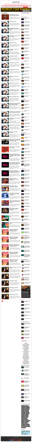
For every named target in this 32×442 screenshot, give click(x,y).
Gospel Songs (23, 419)
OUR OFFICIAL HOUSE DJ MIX (24, 235)
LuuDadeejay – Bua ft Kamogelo (15, 125)
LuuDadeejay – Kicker (13, 21)
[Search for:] (26, 15)
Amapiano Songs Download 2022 (25, 345)
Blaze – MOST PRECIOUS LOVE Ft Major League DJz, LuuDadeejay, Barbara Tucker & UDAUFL (15, 163)
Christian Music (27, 412)
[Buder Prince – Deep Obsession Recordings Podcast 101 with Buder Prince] (22, 390)
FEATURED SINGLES (23, 132)
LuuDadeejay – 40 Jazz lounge (14, 62)
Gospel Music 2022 (26, 359)
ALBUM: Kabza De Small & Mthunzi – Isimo (27, 96)
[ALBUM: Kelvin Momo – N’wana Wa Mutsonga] (22, 29)
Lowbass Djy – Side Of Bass (27, 318)
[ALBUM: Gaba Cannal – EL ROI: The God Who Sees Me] (22, 207)
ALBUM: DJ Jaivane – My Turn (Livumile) (26, 93)
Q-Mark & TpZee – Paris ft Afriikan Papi (27, 137)
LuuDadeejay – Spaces (13, 42)
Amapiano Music (23, 412)
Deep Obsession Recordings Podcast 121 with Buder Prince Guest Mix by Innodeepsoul (27, 374)
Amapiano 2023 (27, 410)
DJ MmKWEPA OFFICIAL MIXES (24, 277)
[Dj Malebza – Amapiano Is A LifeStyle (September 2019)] (22, 271)
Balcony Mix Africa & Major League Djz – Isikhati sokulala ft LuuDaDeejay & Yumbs (15, 245)
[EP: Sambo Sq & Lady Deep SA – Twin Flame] (22, 130)
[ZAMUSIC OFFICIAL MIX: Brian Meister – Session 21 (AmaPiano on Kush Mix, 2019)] (22, 251)
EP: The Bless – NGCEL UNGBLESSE (26, 120)
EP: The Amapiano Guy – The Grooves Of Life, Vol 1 (27, 22)
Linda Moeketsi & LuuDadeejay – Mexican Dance (15, 147)
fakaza (27, 417)
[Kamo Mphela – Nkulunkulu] (22, 155)
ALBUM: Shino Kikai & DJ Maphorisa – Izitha (27, 80)
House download (26, 360)
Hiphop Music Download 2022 (26, 356)
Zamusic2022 (25, 343)
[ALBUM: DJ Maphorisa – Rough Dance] (22, 55)
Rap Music (26, 426)
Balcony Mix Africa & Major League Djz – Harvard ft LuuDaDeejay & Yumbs (14, 260)
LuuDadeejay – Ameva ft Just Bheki (14, 76)
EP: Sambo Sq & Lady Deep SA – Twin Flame (27, 129)
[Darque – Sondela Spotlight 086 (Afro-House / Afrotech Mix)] (22, 324)
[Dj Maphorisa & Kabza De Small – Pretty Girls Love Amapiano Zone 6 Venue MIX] (22, 145)
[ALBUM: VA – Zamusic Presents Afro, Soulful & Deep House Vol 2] (22, 229)
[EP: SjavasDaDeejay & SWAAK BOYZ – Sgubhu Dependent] (22, 45)
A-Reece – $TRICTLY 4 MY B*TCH (27, 161)
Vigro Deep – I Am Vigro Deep (27, 134)
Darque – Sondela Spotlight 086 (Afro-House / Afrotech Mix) (27, 324)
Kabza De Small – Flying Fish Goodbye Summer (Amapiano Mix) (27, 327)
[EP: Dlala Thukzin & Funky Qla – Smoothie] (22, 108)
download (23, 417)
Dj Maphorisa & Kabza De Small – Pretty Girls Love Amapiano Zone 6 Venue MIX (27, 145)
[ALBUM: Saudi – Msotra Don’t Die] (22, 84)
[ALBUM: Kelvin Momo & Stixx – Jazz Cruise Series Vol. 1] (22, 68)
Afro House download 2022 (26, 357)
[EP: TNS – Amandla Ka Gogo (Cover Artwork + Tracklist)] (22, 175)
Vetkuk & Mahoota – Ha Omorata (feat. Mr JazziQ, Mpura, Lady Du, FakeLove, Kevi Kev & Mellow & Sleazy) (27, 165)
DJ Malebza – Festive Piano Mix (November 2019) (27, 261)
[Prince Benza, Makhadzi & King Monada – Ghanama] (22, 152)
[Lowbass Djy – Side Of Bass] (22, 319)
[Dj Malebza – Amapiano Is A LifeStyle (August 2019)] (22, 275)
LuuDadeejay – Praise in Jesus (14, 69)
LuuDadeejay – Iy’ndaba (13, 280)
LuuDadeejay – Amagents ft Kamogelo (14, 49)
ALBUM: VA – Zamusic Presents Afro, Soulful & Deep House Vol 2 (27, 228)
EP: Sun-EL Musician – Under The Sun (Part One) (27, 35)
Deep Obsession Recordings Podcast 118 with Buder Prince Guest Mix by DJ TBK (27, 382)
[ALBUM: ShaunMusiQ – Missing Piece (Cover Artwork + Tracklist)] (22, 182)
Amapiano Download (26, 346)
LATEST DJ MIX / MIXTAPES (24, 321)
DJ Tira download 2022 (25, 353)
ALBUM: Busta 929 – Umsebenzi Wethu (26, 89)
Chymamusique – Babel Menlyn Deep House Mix (27, 337)
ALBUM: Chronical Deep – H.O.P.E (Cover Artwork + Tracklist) (27, 171)
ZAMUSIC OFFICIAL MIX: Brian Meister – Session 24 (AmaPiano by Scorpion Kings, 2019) (27, 238)
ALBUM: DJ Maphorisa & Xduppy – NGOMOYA (27, 58)
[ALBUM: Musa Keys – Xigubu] (22, 210)
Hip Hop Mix (29, 420)
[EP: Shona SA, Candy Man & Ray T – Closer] (22, 127)
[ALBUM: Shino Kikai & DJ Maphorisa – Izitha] (22, 81)
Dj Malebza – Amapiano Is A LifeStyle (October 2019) (27, 264)
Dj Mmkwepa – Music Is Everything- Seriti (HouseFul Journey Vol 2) (27, 279)
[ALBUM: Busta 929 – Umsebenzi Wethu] (22, 90)
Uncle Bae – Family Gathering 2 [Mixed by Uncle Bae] (26, 397)
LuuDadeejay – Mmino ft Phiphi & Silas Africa (15, 119)
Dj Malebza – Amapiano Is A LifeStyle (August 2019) (27, 274)
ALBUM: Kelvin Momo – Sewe (26, 74)
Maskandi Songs (27, 425)
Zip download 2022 (26, 350)
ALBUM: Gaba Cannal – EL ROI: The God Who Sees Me (27, 38)
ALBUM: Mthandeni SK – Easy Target (27, 104)
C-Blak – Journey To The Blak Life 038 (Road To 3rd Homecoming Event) (27, 334)
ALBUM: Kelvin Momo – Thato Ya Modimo (26, 48)
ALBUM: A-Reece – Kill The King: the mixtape (27, 71)
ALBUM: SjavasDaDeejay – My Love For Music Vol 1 (27, 77)
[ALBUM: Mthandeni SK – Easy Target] (22, 105)
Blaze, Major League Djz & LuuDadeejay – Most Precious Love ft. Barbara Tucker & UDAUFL (15, 171)
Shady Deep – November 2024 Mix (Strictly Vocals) (27, 330)
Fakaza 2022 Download (25, 355)
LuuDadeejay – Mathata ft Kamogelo (14, 132)
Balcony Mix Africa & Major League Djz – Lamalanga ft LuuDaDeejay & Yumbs (14, 253)
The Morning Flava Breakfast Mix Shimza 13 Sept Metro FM (27, 370)
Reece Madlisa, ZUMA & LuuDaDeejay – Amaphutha (14, 186)
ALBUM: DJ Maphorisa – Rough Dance (26, 54)
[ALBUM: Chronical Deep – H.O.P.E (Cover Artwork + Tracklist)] (22, 171)
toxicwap (29, 426)
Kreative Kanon (21, 438)
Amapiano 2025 (23, 411)
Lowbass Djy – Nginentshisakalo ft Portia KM (27, 315)
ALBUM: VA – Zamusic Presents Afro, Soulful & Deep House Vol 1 (27, 232)
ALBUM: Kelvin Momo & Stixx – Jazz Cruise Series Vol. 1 (27, 68)
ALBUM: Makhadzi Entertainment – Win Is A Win (27, 51)
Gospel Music (25, 418)
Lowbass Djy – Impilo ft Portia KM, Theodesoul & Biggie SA (27, 308)
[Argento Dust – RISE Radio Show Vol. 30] (22, 394)
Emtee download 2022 (25, 352)
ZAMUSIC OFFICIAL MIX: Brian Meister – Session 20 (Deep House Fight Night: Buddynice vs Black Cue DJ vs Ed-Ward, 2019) (27, 255)
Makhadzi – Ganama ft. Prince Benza (27, 148)
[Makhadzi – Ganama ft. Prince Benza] (22, 149)
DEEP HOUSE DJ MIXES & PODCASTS (25, 365)
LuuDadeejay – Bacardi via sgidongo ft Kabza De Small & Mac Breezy (15, 29)
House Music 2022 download (26, 362)
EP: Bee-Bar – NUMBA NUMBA (26, 110)
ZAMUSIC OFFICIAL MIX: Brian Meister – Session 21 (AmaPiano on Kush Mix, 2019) (27, 251)
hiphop (26, 420)
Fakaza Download (26, 354)
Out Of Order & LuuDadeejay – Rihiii (14, 216)
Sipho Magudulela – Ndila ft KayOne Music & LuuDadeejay (14, 15)
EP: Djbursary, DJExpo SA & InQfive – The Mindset (27, 123)
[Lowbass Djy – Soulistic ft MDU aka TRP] (22, 302)
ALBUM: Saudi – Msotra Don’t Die (26, 83)
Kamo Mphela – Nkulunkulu (27, 154)
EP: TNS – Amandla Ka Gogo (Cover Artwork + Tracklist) (26, 174)
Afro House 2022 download (26, 361)
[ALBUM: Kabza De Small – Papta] (22, 19)
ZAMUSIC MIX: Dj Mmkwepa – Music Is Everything (27, 282)
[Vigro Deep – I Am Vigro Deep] (22, 135)
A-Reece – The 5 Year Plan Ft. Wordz (27, 157)
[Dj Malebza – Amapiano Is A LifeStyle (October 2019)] (22, 265)
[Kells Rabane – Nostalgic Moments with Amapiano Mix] (22, 401)
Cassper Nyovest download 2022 (25, 348)
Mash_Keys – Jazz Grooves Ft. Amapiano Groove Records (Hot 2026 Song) (27, 25)
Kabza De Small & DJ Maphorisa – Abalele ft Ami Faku (27, 141)
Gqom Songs (23, 420)
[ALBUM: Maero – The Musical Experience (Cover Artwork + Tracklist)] (22, 186)
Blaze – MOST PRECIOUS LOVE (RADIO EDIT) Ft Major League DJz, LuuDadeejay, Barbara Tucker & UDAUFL (15, 155)
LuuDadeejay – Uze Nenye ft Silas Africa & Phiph (15, 36)
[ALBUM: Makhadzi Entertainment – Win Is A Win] (22, 220)
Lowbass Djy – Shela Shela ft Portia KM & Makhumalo (27, 311)
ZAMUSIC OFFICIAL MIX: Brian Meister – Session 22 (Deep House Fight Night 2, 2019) (27, 247)
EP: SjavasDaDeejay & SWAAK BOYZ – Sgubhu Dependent (26, 45)
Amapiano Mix (27, 411)
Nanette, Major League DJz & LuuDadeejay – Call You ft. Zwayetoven (14, 209)
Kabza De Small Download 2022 (25, 344)
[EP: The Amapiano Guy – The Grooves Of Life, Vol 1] (22, 194)
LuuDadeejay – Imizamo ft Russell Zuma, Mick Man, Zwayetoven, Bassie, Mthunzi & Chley (15, 104)
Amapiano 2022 (23, 410)
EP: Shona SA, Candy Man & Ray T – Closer (27, 126)
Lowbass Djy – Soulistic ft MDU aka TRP (27, 301)
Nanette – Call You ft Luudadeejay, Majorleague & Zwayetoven (14, 179)
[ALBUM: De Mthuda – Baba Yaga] (22, 87)
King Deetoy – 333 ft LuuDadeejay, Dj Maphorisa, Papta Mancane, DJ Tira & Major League (15, 140)
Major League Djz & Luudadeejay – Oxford (15, 223)
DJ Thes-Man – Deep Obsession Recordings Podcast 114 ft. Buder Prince (26, 386)
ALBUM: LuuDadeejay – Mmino (14, 96)
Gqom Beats (26, 419)
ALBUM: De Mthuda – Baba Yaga (27, 86)
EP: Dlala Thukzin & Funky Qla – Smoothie (27, 107)
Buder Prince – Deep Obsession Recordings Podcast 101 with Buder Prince (27, 390)
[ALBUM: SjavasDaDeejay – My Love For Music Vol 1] (22, 78)
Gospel (22, 418)
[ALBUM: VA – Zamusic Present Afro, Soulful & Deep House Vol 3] (22, 225)
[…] (11, 19)
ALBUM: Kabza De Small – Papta (27, 18)
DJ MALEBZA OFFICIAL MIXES (24, 259)
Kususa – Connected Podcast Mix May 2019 (26, 378)
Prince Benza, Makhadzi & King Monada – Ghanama (27, 151)
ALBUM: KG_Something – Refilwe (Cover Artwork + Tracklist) (27, 178)
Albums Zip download (25, 363)
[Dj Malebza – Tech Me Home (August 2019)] (22, 268)
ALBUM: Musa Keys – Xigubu (26, 41)
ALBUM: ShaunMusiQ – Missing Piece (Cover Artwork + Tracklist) (26, 182)
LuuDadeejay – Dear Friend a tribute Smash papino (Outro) (14, 90)
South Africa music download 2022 (26, 351)
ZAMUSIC (14, 16)
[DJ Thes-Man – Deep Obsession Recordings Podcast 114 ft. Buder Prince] (22, 386)
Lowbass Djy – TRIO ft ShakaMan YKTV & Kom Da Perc (27, 305)
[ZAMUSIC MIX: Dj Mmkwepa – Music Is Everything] (22, 283)
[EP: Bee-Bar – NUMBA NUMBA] (22, 111)
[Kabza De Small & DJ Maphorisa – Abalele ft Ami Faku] (22, 141)
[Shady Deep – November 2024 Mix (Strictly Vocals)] (22, 331)
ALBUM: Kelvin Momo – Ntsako (26, 61)
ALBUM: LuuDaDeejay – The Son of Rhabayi (15, 267)
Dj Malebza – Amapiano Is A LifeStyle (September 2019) (27, 271)
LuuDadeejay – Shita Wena (14, 287)
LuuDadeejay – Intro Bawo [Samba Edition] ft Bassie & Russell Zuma (15, 112)
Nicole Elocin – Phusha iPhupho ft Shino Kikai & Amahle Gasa (27, 101)
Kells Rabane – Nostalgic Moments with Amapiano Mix (27, 401)
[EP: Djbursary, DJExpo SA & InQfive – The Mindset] (22, 124)
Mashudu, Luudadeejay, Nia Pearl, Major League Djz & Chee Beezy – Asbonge (15, 201)
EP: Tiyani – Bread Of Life (27, 113)
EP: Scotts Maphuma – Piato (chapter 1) (26, 31)
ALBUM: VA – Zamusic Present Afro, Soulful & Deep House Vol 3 (26, 225)
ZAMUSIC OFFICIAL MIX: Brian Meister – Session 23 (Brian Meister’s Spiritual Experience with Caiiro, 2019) (27, 242)
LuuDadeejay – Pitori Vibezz (14, 294)
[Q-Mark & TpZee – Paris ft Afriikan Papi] (22, 138)
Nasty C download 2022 (25, 347)
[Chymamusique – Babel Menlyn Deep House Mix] (22, 338)
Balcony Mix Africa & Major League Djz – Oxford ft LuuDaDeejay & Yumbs (14, 230)
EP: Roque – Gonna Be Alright (26, 117)
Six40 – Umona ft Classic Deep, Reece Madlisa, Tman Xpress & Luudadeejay (14, 194)
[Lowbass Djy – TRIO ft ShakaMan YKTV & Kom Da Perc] (22, 305)
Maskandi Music (23, 425)
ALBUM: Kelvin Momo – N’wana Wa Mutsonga (26, 28)
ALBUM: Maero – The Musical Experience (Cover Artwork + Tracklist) (27, 185)
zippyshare (24, 427)
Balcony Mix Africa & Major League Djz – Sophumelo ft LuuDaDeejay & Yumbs (14, 237)
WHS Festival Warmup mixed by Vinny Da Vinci (27, 366)
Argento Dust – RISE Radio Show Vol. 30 (27, 393)
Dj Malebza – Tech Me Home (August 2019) (26, 267)
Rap (23, 426)
